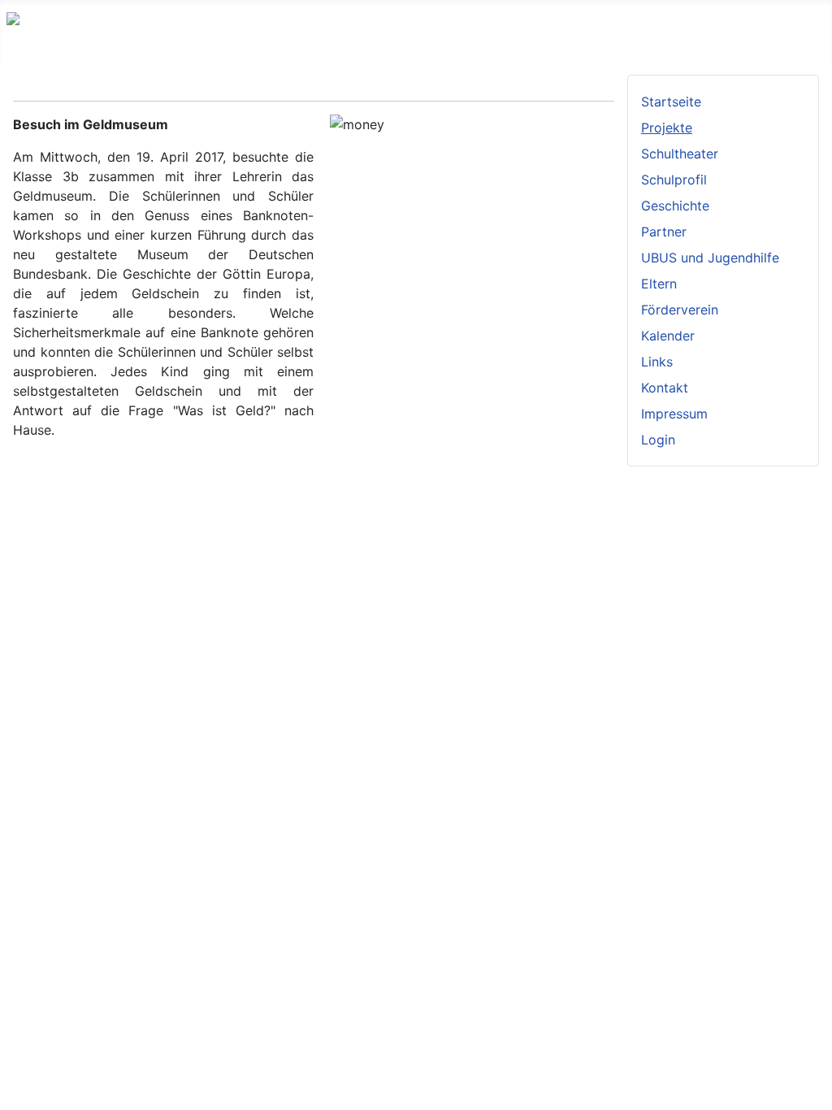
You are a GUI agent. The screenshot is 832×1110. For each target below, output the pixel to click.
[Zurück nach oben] (811, 1089)
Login (658, 439)
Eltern (659, 283)
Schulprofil (674, 179)
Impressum (674, 413)
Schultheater (679, 153)
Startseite (671, 101)
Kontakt (664, 387)
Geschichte (675, 205)
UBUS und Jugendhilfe (710, 257)
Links (657, 361)
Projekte (666, 127)
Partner (664, 231)
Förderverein (679, 309)
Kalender (668, 335)
